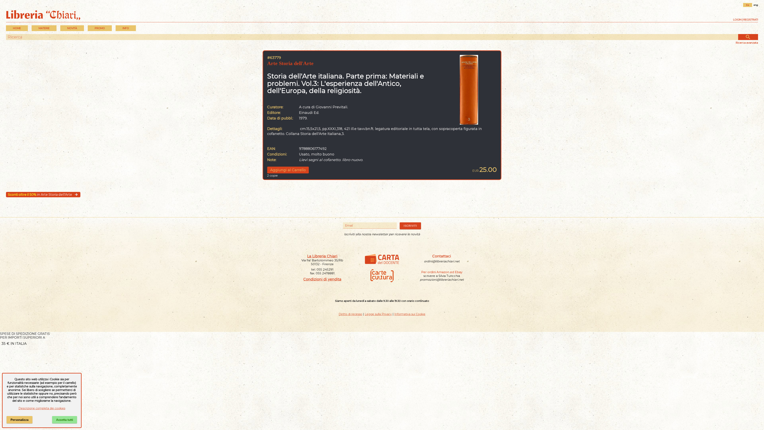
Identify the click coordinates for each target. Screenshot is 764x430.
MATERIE (44, 28)
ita (747, 4)
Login (737, 19)
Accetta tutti (64, 419)
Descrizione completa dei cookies (42, 408)
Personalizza (19, 419)
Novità (72, 28)
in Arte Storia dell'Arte (40, 194)
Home (17, 28)
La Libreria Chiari (322, 256)
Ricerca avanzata (747, 42)
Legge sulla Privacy (378, 314)
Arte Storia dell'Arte (290, 63)
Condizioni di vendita (322, 279)
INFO (126, 28)
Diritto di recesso (350, 314)
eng (756, 4)
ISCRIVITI (410, 225)
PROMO (100, 28)
